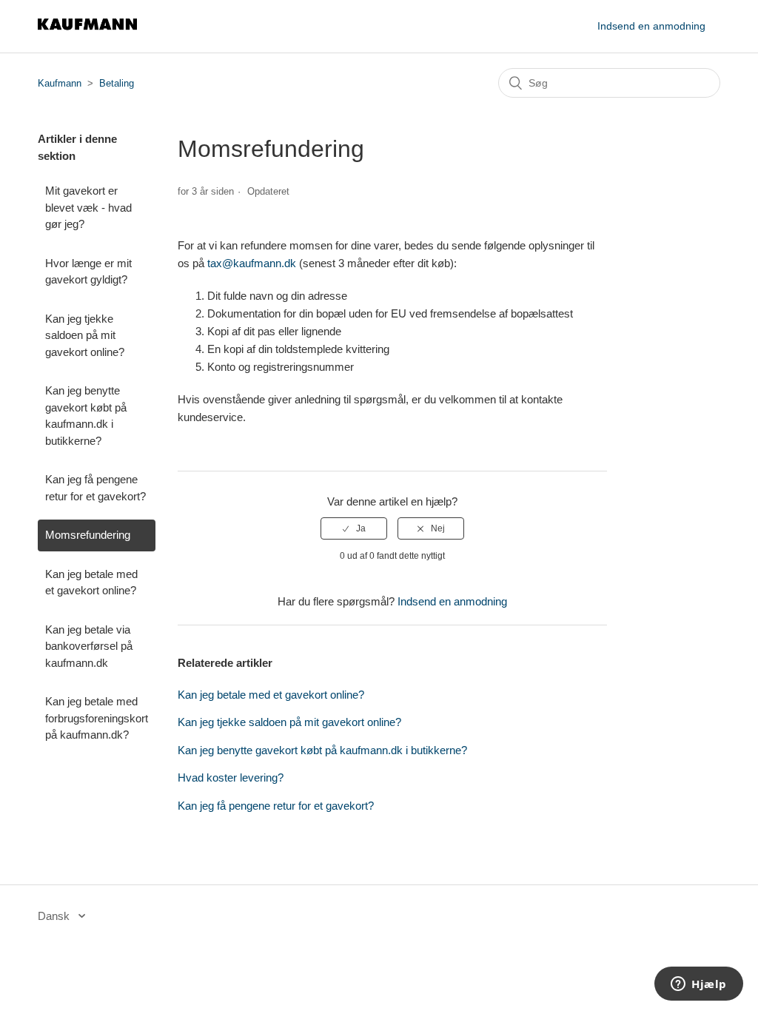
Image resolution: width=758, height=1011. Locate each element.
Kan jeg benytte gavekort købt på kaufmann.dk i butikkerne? (86, 415)
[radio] (354, 528)
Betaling (116, 83)
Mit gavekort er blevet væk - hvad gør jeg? (88, 207)
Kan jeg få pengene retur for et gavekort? (95, 488)
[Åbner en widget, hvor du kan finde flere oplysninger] (698, 985)
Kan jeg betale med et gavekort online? (91, 582)
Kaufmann (59, 83)
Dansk (55, 916)
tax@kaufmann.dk (251, 263)
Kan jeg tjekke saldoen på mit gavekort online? (84, 335)
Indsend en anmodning (651, 26)
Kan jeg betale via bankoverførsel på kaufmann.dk (89, 646)
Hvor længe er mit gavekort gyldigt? (88, 271)
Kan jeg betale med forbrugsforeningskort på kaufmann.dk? (96, 718)
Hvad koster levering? (231, 777)
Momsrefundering (87, 534)
